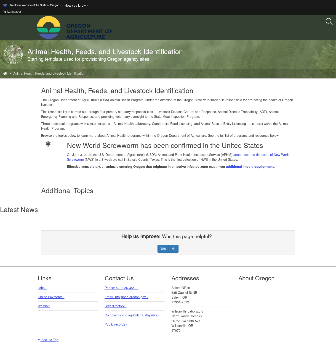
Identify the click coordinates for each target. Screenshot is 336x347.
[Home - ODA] (5, 73)
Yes (163, 248)
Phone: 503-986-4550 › (122, 287)
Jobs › (42, 287)
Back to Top (49, 339)
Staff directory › (116, 306)
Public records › (116, 324)
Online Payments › (51, 296)
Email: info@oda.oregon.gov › (126, 296)
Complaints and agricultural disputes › (132, 315)
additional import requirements (250, 166)
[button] (12, 11)
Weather (44, 306)
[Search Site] (115, 27)
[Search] (329, 22)
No (173, 248)
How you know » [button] (76, 5)
